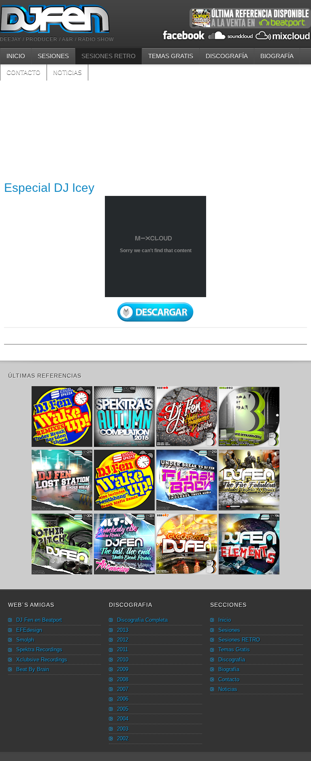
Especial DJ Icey (49, 187)
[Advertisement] (155, 137)
